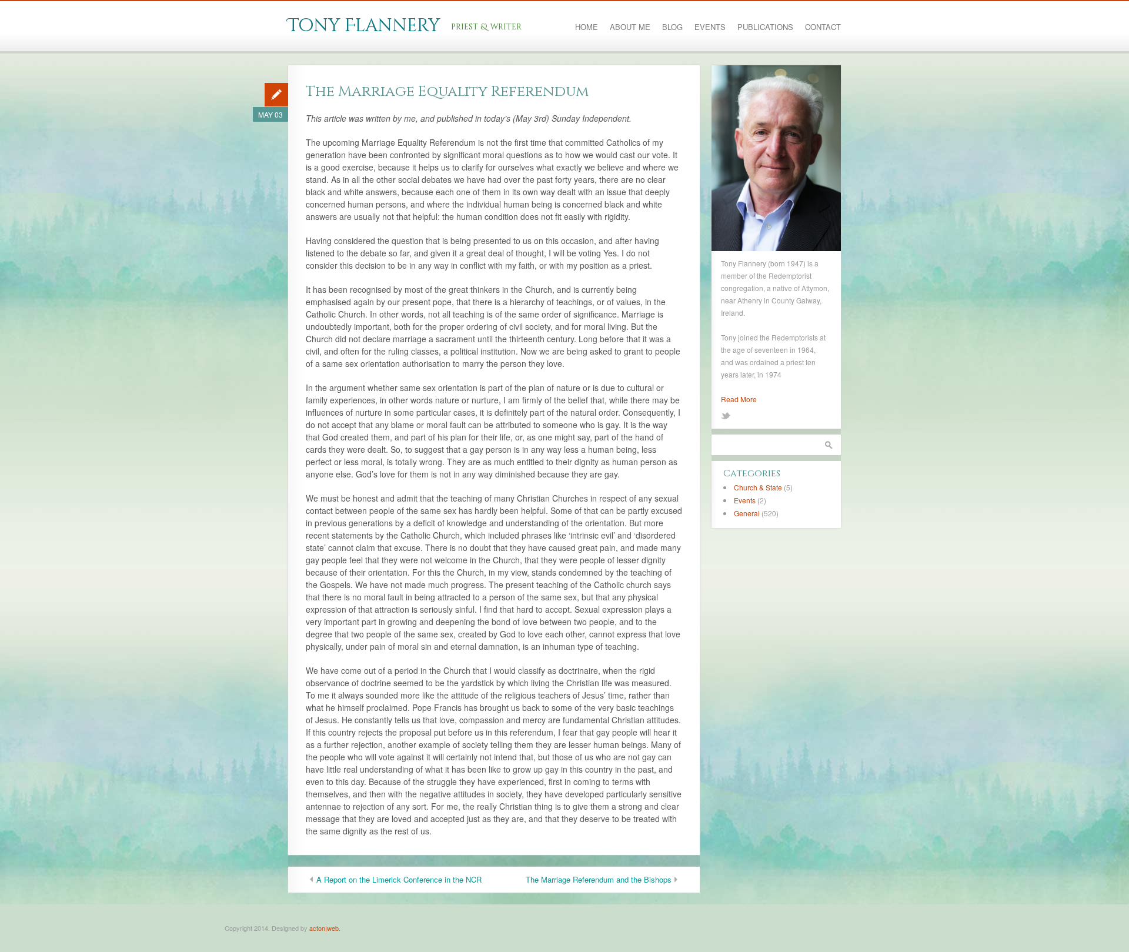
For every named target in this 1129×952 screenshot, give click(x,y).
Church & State (758, 487)
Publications (765, 27)
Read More (739, 399)
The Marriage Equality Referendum (447, 91)
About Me (630, 27)
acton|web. (324, 928)
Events (710, 27)
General (747, 513)
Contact (823, 27)
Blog (672, 27)
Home (586, 27)
